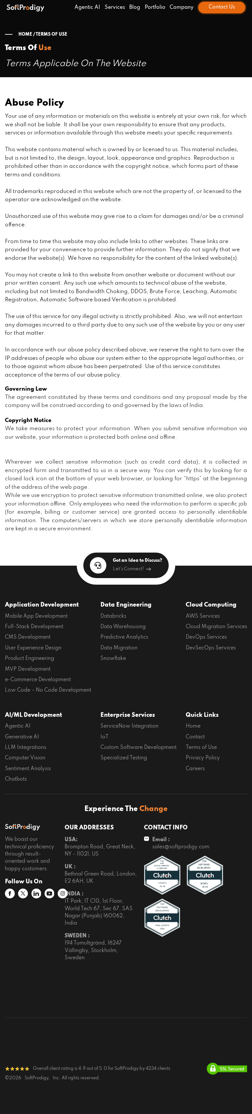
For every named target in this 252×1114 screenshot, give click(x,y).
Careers (195, 768)
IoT (104, 737)
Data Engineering (126, 605)
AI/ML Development (33, 715)
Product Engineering (29, 658)
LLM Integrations (25, 747)
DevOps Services (206, 637)
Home (193, 726)
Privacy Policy (203, 758)
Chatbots (16, 779)
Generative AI (22, 737)
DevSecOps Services (211, 648)
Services (115, 7)
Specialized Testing (123, 758)
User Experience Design (33, 648)
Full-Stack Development (34, 626)
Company (182, 7)
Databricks (113, 616)
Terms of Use (201, 747)
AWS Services (203, 616)
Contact (195, 737)
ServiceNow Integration (129, 726)
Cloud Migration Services (216, 626)
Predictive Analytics (124, 637)
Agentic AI (87, 7)
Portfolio (155, 7)
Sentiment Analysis (28, 768)
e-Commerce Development (38, 679)
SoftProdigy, (37, 1078)
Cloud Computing (211, 605)
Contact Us (222, 7)
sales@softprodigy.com (180, 847)
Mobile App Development (36, 616)
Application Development (42, 605)
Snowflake (113, 658)
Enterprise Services (127, 715)
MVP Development (28, 669)
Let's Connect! (128, 569)
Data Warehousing (123, 626)
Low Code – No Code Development (48, 690)
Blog (134, 7)
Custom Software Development (138, 747)
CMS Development (28, 637)
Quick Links (202, 715)
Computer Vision (25, 758)
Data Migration (118, 648)
